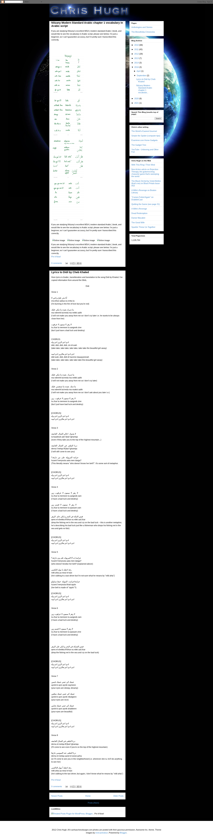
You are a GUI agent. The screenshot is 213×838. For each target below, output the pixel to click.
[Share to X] (76, 263)
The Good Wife (138, 223)
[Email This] (71, 263)
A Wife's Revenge (139, 209)
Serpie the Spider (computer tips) (145, 136)
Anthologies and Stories (141, 27)
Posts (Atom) (93, 803)
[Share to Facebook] (78, 263)
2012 (136, 54)
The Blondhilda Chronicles (143, 32)
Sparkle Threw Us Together (143, 227)
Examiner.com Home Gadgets (144, 140)
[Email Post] (66, 263)
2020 (136, 99)
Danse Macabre (138, 218)
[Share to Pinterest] (80, 263)
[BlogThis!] (73, 263)
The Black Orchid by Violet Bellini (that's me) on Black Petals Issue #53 (146, 183)
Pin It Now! (56, 257)
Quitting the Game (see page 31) (145, 204)
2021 (136, 103)
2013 (136, 58)
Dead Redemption (139, 213)
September (142, 75)
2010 (136, 45)
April (139, 71)
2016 (136, 67)
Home (88, 796)
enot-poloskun (101, 833)
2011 (136, 49)
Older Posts (118, 796)
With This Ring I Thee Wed (143, 165)
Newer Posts (56, 796)
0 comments (56, 263)
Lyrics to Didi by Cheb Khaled (70, 272)
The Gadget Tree (138, 145)
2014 (136, 63)
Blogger (123, 833)
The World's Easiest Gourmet (144, 131)
